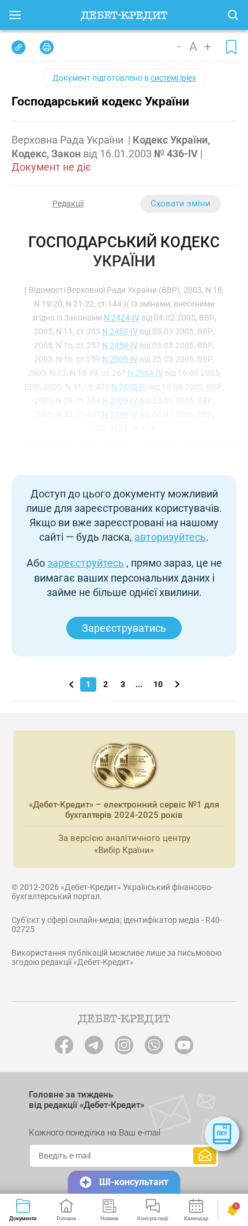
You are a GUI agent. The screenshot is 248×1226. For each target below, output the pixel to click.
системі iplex (173, 77)
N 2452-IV (120, 331)
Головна (66, 1218)
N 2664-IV (145, 373)
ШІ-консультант (133, 1181)
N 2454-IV (120, 345)
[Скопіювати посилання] (18, 47)
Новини (109, 1218)
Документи (22, 1218)
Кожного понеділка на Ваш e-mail (94, 1132)
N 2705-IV (120, 400)
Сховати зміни (181, 203)
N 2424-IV (122, 317)
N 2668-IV (129, 386)
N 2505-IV (120, 359)
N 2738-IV (120, 414)
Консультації (152, 1218)
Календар (196, 1218)
